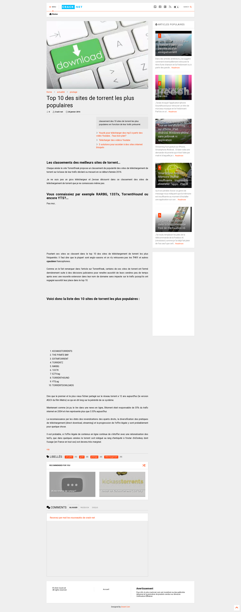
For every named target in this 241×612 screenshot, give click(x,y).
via (48, 449)
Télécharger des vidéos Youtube (114, 140)
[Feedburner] (170, 7)
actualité (61, 92)
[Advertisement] (70, 136)
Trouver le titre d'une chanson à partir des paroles (171, 92)
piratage (73, 92)
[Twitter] (155, 7)
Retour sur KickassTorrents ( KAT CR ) (121, 491)
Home (55, 14)
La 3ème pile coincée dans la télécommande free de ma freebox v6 (172, 224)
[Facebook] (160, 7)
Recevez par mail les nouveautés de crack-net (72, 517)
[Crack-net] (72, 8)
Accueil (106, 589)
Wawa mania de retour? (63, 491)
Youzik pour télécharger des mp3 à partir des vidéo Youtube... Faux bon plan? (119, 134)
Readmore (176, 68)
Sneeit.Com (125, 607)
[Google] (165, 7)
